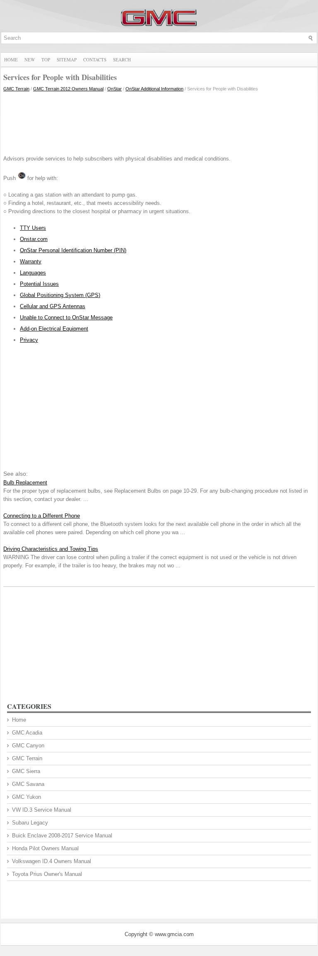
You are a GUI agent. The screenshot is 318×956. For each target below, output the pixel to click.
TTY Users (33, 228)
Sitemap (67, 59)
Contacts (94, 59)
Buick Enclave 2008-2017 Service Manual (62, 835)
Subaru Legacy (30, 823)
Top (45, 59)
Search (122, 59)
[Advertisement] (159, 121)
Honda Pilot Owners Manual (45, 848)
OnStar (114, 88)
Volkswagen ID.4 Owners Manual (51, 861)
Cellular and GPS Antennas (52, 306)
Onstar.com (34, 239)
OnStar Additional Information (154, 88)
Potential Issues (39, 284)
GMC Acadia (27, 733)
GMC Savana (28, 784)
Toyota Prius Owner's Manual (47, 874)
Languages (33, 273)
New (29, 59)
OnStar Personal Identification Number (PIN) (73, 250)
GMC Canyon (28, 745)
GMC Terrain (16, 88)
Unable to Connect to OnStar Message (66, 317)
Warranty (30, 261)
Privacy (29, 340)
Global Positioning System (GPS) (60, 295)
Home (11, 59)
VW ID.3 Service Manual (41, 810)
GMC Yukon (26, 797)
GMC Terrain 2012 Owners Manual (68, 88)
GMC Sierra (26, 771)
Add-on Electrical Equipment (54, 329)
